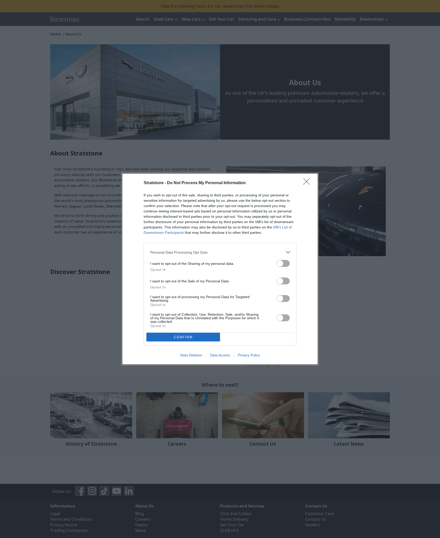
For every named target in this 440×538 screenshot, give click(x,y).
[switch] (283, 263)
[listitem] (220, 252)
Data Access (220, 355)
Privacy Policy (249, 355)
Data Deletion (191, 355)
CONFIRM (183, 337)
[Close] (308, 183)
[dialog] (220, 269)
